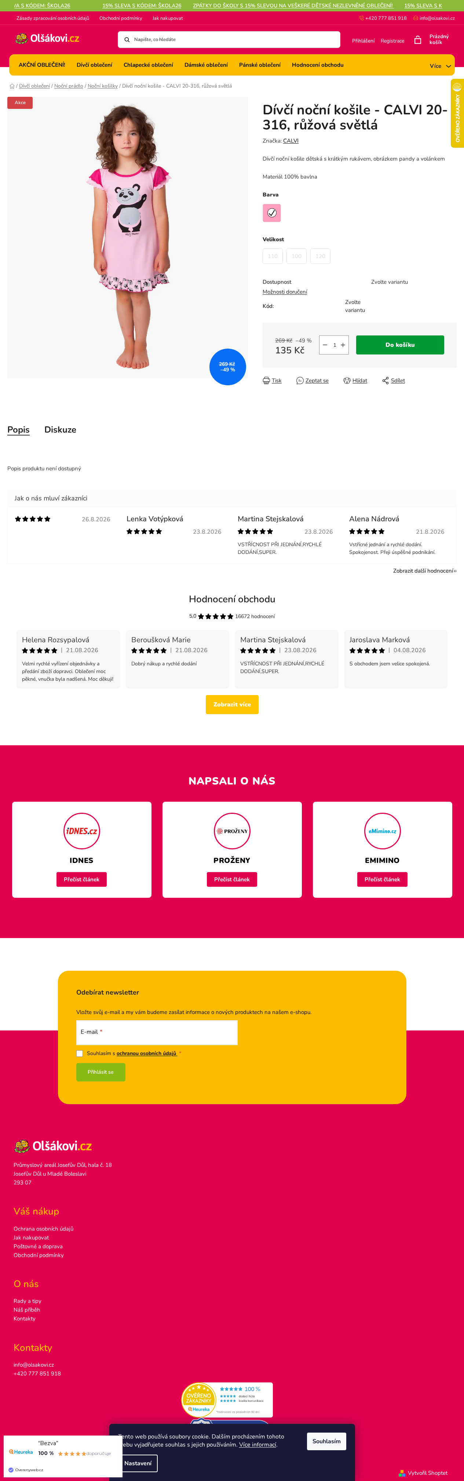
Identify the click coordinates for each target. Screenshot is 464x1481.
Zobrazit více (232, 705)
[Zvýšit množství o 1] (342, 345)
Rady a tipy (27, 1301)
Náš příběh (27, 1309)
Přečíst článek (81, 879)
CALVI (291, 140)
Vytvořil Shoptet (427, 1473)
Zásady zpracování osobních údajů (53, 18)
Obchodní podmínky (120, 18)
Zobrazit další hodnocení (423, 570)
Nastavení (137, 1463)
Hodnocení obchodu (232, 599)
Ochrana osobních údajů (43, 1228)
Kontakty (25, 1318)
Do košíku (400, 345)
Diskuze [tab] (60, 430)
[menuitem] (42, 65)
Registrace (392, 40)
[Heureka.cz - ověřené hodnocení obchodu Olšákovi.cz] (232, 1400)
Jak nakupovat (168, 18)
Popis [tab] (18, 430)
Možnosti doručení (285, 291)
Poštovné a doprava (38, 1246)
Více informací (257, 1445)
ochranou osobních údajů (147, 1053)
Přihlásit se (101, 1072)
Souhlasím (327, 1441)
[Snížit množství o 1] (324, 345)
